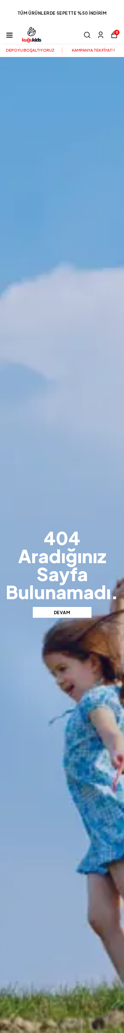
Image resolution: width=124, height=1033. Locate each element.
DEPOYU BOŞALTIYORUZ (30, 50)
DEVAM (62, 612)
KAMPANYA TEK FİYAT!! (93, 50)
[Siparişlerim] (100, 35)
